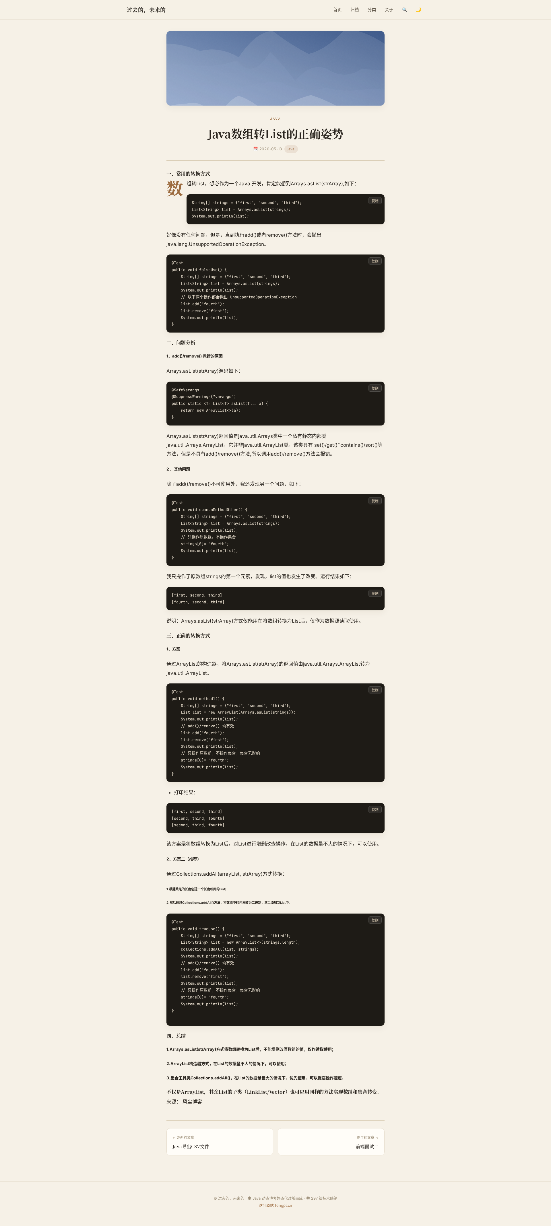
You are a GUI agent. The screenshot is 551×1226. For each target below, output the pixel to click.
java (291, 149)
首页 (337, 9)
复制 (375, 201)
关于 (389, 9)
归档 (354, 9)
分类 (372, 9)
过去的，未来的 (146, 9)
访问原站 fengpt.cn (275, 1205)
